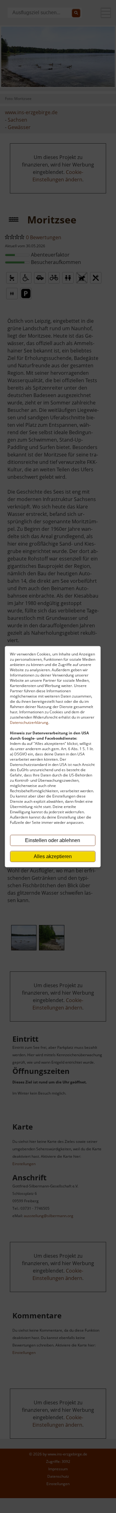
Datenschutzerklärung (29, 722)
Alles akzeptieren (53, 856)
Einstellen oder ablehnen (52, 840)
